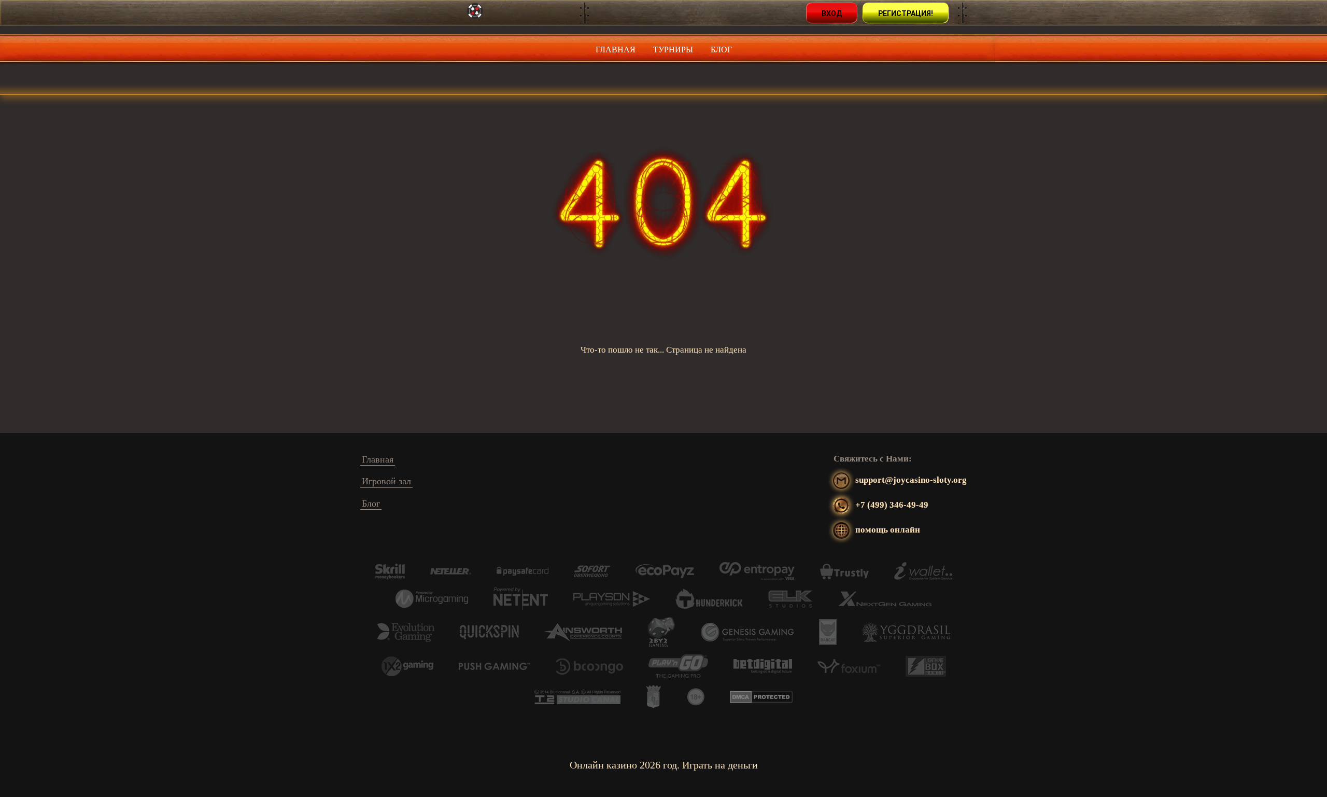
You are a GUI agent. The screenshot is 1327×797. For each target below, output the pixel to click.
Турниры (673, 49)
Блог (721, 49)
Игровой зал (386, 481)
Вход (832, 13)
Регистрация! (905, 13)
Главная (616, 49)
